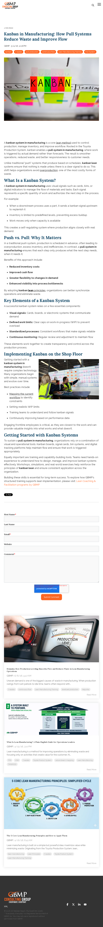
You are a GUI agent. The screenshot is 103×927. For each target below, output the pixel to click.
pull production (32, 52)
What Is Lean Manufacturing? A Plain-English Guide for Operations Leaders (41, 742)
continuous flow (48, 52)
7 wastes (18, 52)
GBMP (7, 46)
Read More (91, 695)
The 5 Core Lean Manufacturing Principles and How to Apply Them (37, 835)
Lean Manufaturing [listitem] (85, 760)
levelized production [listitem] (70, 689)
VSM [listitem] (17, 760)
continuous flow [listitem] (25, 689)
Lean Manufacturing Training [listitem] (46, 689)
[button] (99, 4)
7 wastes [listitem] (11, 689)
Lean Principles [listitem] (34, 854)
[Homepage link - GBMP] (17, 902)
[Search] (93, 5)
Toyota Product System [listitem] (42, 760)
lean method (63, 142)
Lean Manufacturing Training (70, 52)
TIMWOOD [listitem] (12, 764)
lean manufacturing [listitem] (16, 854)
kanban (8, 52)
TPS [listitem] (9, 760)
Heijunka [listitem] (85, 689)
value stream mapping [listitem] (64, 760)
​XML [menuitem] (6, 906)
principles (36, 290)
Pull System (90, 52)
